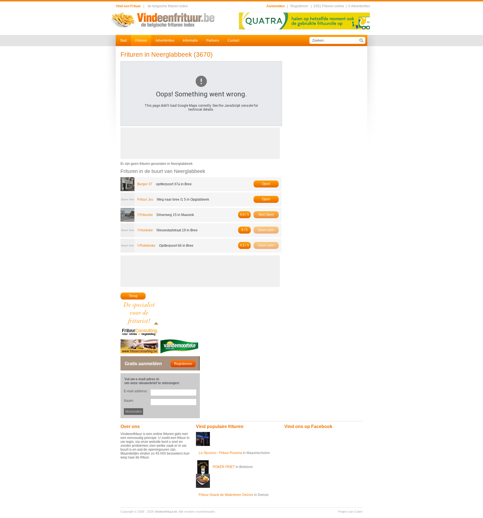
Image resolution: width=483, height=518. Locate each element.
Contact (233, 40)
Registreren (299, 6)
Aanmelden (275, 6)
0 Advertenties (359, 6)
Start (123, 40)
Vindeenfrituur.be (166, 511)
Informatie (190, 40)
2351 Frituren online (328, 6)
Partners (212, 40)
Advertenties (164, 40)
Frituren (141, 40)
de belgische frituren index (168, 6)
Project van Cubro (350, 511)
